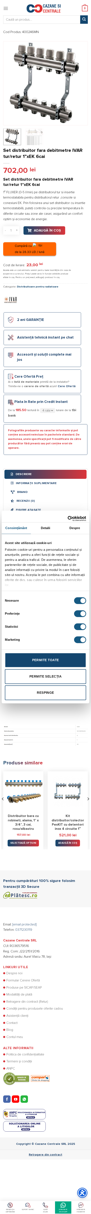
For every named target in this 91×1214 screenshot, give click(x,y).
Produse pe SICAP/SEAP (24, 987)
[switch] (80, 613)
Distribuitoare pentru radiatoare (37, 286)
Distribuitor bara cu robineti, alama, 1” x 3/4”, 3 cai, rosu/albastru (23, 822)
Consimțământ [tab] (16, 528)
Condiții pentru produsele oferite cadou (34, 1008)
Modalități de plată (19, 994)
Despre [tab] (74, 528)
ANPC (10, 1068)
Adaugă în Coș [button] (67, 843)
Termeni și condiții (19, 1061)
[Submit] (84, 19)
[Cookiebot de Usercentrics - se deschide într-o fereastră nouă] (67, 516)
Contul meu (14, 1037)
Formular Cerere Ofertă (23, 980)
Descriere (23, 474)
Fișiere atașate (28, 509)
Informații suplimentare (36, 483)
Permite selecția (45, 676)
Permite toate (45, 660)
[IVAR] (10, 299)
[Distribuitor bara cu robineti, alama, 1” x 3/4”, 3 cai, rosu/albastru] (23, 791)
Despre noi (14, 973)
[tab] (45, 474)
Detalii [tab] (45, 528)
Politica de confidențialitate (25, 1054)
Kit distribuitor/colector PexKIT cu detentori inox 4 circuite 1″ (68, 822)
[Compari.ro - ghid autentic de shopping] (26, 1078)
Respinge (45, 692)
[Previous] (10, 83)
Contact (12, 1023)
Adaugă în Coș (47, 230)
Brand (22, 492)
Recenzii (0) (25, 500)
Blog (9, 1029)
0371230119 (23, 929)
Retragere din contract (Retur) (27, 1001)
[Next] (81, 83)
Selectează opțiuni (23, 843)
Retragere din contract (45, 1154)
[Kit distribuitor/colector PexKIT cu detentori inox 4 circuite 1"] (68, 791)
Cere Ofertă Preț (28, 377)
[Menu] (5, 8)
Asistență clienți (17, 1015)
